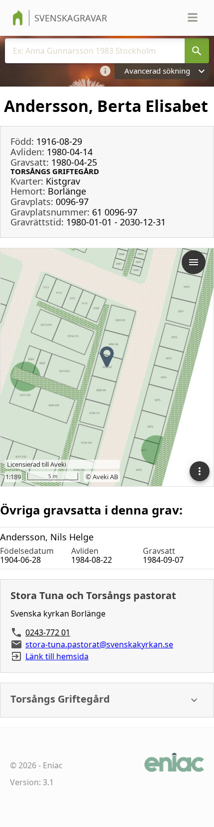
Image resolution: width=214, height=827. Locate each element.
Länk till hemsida (57, 656)
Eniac (53, 765)
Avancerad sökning (157, 71)
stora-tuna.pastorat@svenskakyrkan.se (99, 644)
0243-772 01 (47, 632)
